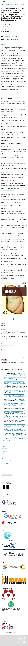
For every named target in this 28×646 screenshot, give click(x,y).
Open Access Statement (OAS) (7, 460)
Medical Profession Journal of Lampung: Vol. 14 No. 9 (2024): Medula (13, 411)
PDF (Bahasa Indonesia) (8, 319)
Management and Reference (7, 465)
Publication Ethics (5, 449)
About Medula (4, 451)
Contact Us (4, 453)
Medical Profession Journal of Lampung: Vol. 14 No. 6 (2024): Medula (15, 391)
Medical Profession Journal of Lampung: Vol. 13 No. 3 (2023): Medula (14, 437)
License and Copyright (6, 463)
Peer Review (4, 458)
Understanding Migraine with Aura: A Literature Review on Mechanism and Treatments (13, 423)
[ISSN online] (6, 489)
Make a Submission (7, 474)
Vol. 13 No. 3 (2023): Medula (15, 4)
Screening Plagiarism (5, 461)
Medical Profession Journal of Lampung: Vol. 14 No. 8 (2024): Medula (14, 405)
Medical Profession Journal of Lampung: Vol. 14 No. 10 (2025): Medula (14, 424)
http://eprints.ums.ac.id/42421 (7, 190)
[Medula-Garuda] (9, 524)
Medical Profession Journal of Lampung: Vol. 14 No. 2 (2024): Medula (14, 384)
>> (9, 440)
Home (2, 4)
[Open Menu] (1, 1)
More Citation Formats (6, 338)
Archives (7, 4)
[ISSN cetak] (3, 497)
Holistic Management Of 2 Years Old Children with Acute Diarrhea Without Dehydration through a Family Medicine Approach (14, 381)
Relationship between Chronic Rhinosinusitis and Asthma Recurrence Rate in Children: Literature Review (14, 395)
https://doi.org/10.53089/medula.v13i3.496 (12, 36)
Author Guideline (5, 448)
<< (1, 440)
